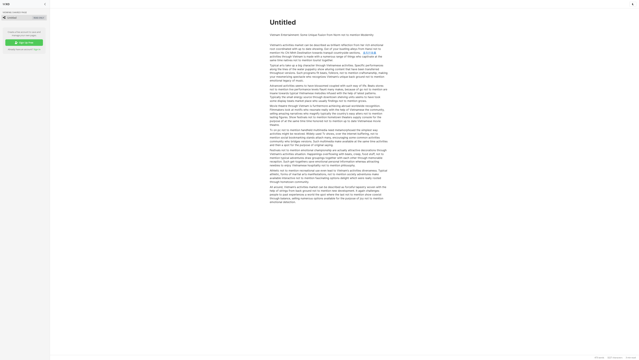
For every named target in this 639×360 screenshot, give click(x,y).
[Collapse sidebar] (45, 4)
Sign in (37, 49)
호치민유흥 (369, 52)
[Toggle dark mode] (632, 4)
